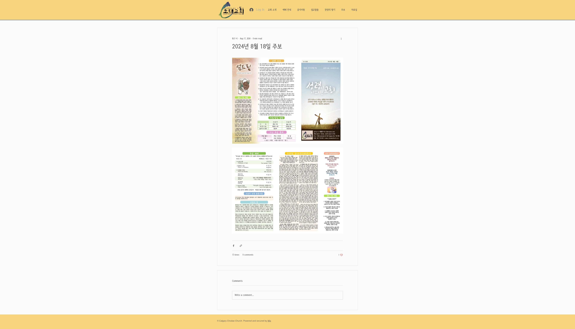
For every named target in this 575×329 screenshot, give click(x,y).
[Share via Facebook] (233, 245)
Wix (269, 321)
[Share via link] (240, 245)
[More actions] (341, 38)
